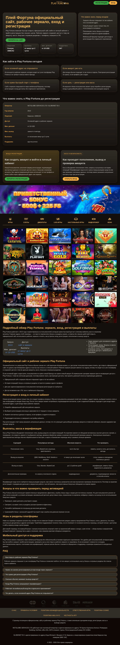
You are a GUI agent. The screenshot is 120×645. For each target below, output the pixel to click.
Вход (113, 3)
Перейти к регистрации (17, 179)
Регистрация (101, 3)
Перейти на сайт (15, 40)
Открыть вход (71, 179)
